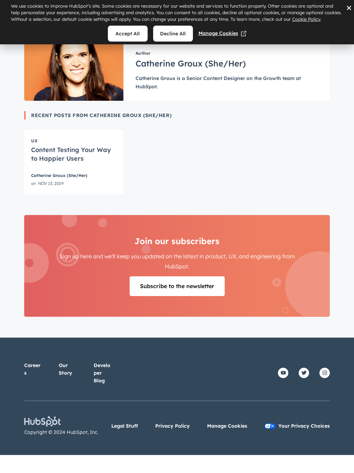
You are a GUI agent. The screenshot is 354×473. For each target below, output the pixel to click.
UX (34, 140)
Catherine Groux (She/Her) (59, 175)
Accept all (127, 33)
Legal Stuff (124, 426)
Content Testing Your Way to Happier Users (71, 154)
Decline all (173, 33)
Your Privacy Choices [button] (304, 426)
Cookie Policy (306, 19)
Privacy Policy (172, 426)
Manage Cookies (218, 33)
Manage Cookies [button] (227, 426)
